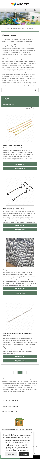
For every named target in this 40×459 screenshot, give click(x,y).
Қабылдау (23, 454)
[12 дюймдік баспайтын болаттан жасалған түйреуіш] (20, 316)
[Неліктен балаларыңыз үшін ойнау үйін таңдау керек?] (19, 422)
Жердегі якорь (29, 28)
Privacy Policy (35, 453)
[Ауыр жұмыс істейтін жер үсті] (20, 128)
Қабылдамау (11, 454)
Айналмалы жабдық (18, 28)
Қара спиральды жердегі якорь (14, 208)
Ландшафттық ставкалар (11, 270)
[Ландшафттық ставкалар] (20, 252)
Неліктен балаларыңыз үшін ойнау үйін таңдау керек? (17, 429)
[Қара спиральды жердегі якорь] (20, 191)
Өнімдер (9, 28)
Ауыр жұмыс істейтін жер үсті (13, 145)
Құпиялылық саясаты (20, 450)
